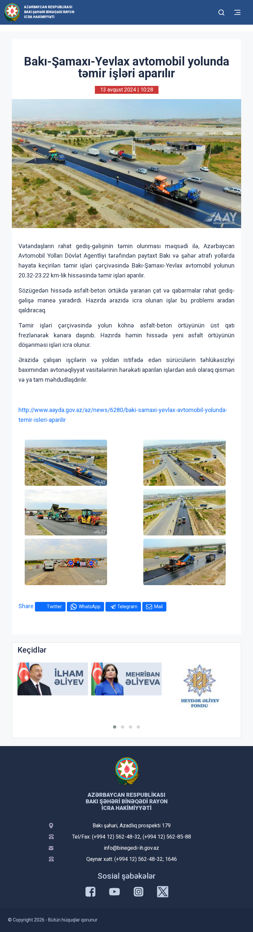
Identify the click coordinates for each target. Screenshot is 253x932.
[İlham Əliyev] (52, 679)
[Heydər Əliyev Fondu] (200, 686)
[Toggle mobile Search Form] (221, 11)
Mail (158, 606)
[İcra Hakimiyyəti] (12, 12)
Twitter (54, 606)
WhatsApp (89, 606)
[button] (115, 727)
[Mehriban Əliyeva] (126, 679)
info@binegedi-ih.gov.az (131, 848)
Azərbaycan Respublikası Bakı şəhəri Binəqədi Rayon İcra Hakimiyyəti (49, 12)
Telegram (127, 606)
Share (26, 606)
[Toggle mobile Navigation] (237, 12)
